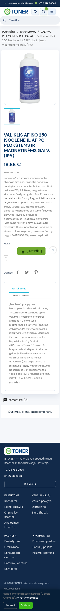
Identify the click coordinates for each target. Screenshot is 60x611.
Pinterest (36, 272)
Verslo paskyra (42, 501)
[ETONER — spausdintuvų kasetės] (16, 11)
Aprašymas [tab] (19, 288)
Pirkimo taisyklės (43, 553)
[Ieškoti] (4, 20)
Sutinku (25, 605)
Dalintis (17, 272)
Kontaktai (10, 501)
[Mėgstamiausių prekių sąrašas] (35, 12)
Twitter (26, 272)
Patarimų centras (15, 563)
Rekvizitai (30, 484)
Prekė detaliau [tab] (21, 295)
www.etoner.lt (12, 588)
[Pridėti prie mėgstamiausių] (52, 250)
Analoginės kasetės (11, 525)
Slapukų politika (42, 547)
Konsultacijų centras (12, 555)
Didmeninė (39, 507)
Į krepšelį (31, 251)
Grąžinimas (11, 547)
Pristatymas (12, 541)
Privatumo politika (44, 541)
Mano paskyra (13, 507)
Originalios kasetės (11, 515)
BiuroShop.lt (40, 512)
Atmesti (10, 605)
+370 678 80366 (45, 3)
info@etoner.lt (13, 475)
